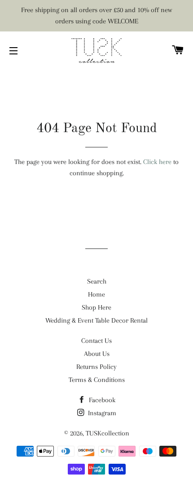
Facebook (101, 400)
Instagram (101, 413)
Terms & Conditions (97, 380)
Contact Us (96, 341)
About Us (97, 354)
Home (96, 294)
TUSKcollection (107, 433)
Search (96, 281)
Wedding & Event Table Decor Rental (96, 320)
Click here (157, 162)
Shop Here (96, 307)
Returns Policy (96, 367)
